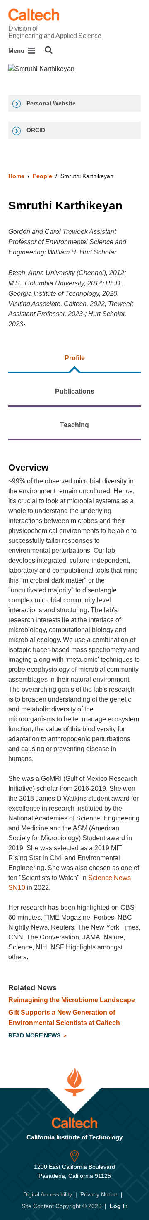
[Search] (49, 50)
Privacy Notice (99, 1194)
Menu (17, 50)
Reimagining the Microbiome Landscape (71, 1000)
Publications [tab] (74, 391)
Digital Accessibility (47, 1194)
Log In (119, 1206)
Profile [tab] (75, 357)
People (42, 176)
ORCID (35, 130)
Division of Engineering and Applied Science (54, 32)
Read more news (35, 1035)
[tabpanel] (74, 746)
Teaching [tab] (74, 424)
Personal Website (50, 103)
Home (16, 176)
